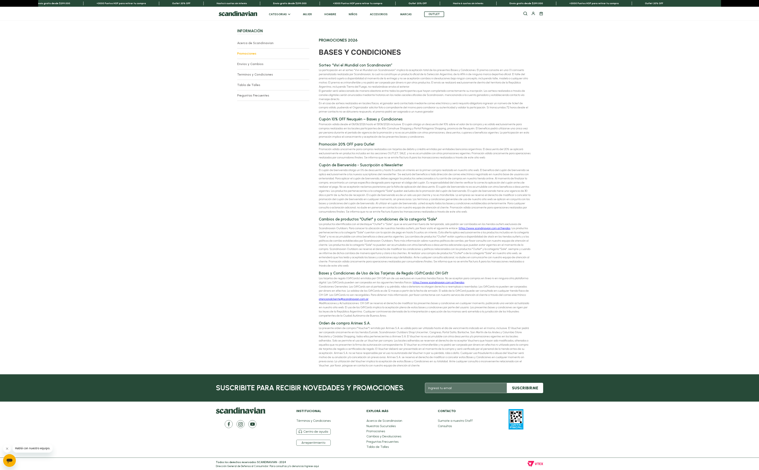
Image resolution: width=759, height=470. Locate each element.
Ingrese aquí (311, 466)
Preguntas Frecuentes (253, 95)
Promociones (246, 53)
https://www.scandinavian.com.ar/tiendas (484, 228)
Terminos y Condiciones (255, 74)
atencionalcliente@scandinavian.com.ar (343, 299)
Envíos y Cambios (250, 64)
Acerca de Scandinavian (255, 43)
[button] (525, 14)
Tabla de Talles (248, 85)
